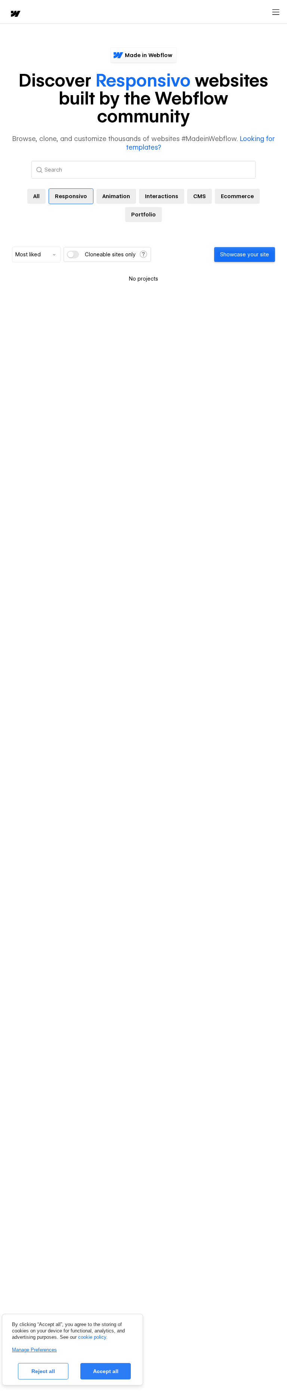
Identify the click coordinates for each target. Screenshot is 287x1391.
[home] (15, 14)
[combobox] (36, 254)
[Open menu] (276, 12)
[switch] (73, 254)
